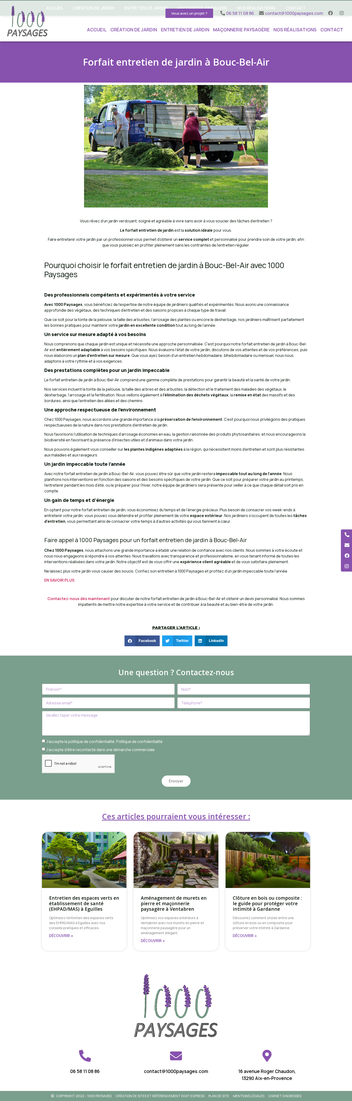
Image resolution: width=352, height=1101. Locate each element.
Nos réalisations (295, 30)
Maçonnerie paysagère (241, 30)
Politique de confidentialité (139, 741)
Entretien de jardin (185, 30)
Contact (331, 30)
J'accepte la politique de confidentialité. (104, 741)
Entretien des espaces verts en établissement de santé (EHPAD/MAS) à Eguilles (84, 903)
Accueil (97, 30)
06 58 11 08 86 (85, 1071)
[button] (142, 640)
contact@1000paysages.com (176, 1071)
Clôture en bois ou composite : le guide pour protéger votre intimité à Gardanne (267, 903)
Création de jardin (133, 30)
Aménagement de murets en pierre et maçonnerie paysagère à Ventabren (174, 903)
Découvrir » (61, 935)
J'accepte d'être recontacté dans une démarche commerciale (100, 749)
